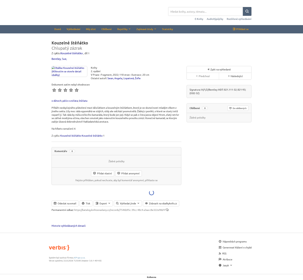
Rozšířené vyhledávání (239, 18)
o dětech (56, 100)
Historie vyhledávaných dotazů (69, 225)
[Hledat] (247, 11)
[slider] (65, 90)
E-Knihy (199, 18)
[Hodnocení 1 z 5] (54, 90)
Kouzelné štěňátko (71, 53)
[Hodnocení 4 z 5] (71, 90)
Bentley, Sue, (59, 58)
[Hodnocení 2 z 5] (59, 90)
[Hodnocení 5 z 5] (76, 90)
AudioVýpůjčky (215, 18)
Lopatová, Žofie (132, 78)
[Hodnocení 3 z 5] (65, 90)
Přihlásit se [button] (242, 29)
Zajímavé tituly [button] (144, 29)
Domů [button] (57, 29)
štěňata (83, 100)
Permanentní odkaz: (63, 209)
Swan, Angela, (115, 78)
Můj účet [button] (91, 29)
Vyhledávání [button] (73, 29)
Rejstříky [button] (122, 29)
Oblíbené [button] (106, 29)
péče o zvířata (70, 100)
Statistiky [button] (167, 29)
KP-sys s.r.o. (79, 257)
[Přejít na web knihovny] (110, 11)
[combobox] (205, 11)
